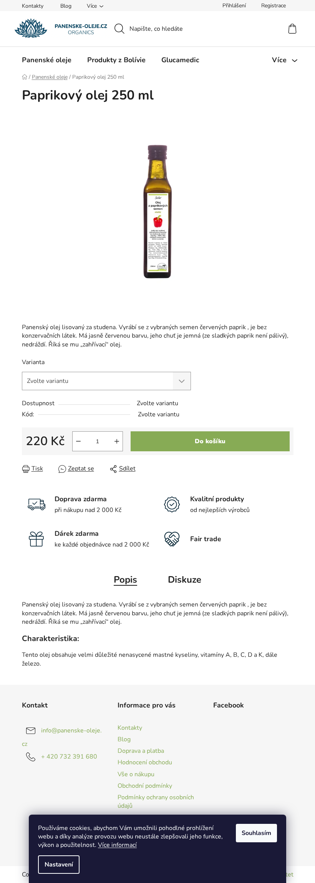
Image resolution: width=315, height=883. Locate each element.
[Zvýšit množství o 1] (117, 441)
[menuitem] (46, 60)
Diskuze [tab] (184, 579)
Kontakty (32, 6)
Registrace (273, 5)
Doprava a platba (141, 751)
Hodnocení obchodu (145, 762)
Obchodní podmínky (145, 786)
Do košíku (210, 441)
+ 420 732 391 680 (69, 756)
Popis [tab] (125, 579)
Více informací (117, 845)
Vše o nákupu (136, 774)
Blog (65, 6)
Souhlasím (256, 833)
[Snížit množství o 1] (78, 441)
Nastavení (59, 864)
